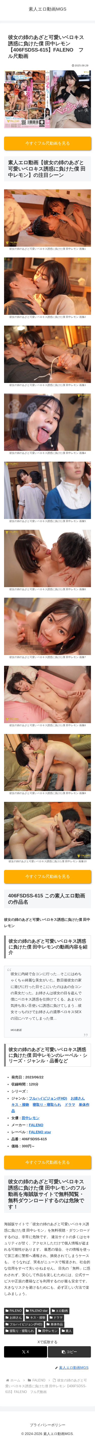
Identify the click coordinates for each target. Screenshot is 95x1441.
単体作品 (57, 1324)
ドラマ (70, 1105)
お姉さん (78, 1098)
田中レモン (31, 1118)
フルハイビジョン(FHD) (48, 1098)
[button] (69, 1352)
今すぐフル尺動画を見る (47, 143)
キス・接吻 (20, 1105)
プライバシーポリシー (47, 1425)
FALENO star (40, 1132)
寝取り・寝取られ (47, 1105)
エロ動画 (62, 1311)
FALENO (36, 1125)
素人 (69, 1331)
